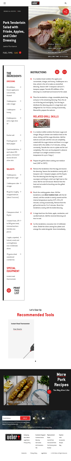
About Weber (27, 437)
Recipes (61, 442)
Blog (60, 445)
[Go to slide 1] (35, 361)
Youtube (43, 418)
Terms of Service (11, 424)
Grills (60, 437)
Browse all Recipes (10, 11)
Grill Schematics (39, 445)
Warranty (38, 440)
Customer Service (40, 437)
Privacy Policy (48, 427)
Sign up (25, 418)
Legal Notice (26, 440)
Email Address (7, 418)
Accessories (62, 440)
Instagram (38, 418)
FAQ (36, 448)
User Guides (38, 442)
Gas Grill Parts (50, 440)
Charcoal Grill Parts (51, 442)
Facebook (34, 418)
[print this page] (58, 72)
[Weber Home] (36, 3)
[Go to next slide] (49, 392)
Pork (19, 11)
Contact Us (23, 453)
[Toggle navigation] (4, 3)
